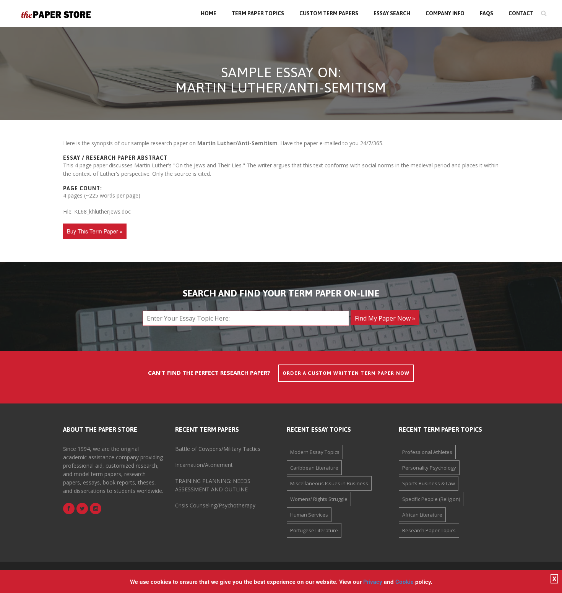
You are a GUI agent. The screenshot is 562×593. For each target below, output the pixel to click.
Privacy (372, 581)
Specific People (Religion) (431, 499)
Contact (520, 13)
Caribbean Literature (314, 467)
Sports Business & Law (428, 483)
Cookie (404, 581)
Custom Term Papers (328, 13)
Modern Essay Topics (314, 452)
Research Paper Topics (429, 530)
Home (208, 13)
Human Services (309, 514)
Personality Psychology (429, 467)
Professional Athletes (427, 452)
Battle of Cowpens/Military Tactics (217, 448)
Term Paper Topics (258, 13)
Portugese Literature (314, 530)
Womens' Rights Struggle (319, 499)
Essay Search (392, 13)
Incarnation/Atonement (204, 464)
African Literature (422, 514)
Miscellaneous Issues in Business (329, 483)
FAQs (486, 13)
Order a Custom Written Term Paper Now (346, 373)
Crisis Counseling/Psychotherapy (215, 505)
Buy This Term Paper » (95, 231)
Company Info (445, 13)
